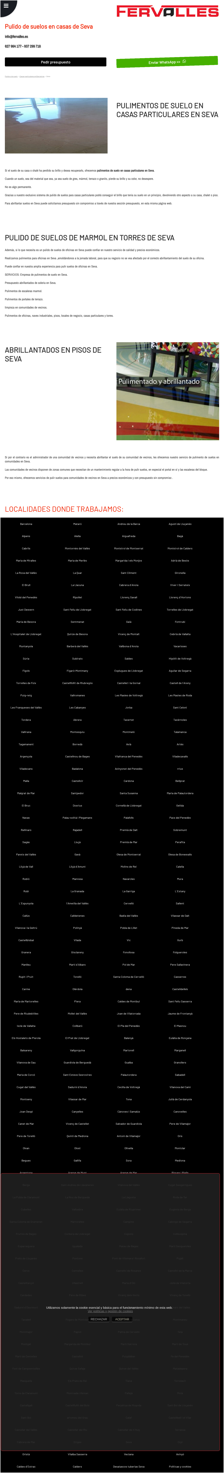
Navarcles (129, 878)
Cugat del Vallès (26, 1087)
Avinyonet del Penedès (128, 768)
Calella (180, 866)
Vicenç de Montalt (129, 634)
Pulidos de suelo (11, 76)
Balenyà (128, 1038)
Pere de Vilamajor (180, 1123)
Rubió (26, 878)
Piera (77, 1001)
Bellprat (180, 780)
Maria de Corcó (26, 1074)
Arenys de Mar (128, 1172)
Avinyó (180, 1454)
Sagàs (26, 842)
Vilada (77, 940)
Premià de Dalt (129, 830)
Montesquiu (77, 732)
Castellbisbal (26, 940)
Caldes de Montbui (129, 1001)
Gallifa (77, 1160)
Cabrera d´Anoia (128, 585)
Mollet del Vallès (77, 1013)
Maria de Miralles (26, 560)
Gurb (180, 940)
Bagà (180, 536)
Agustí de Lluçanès (180, 523)
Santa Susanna (129, 793)
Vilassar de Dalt (180, 915)
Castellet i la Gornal (128, 683)
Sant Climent (129, 572)
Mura (180, 878)
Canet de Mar (26, 1123)
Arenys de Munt (77, 1172)
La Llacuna (77, 585)
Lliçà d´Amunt (77, 866)
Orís (180, 1136)
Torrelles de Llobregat (180, 609)
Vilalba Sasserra (77, 1454)
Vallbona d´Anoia (129, 646)
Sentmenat (77, 621)
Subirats (77, 658)
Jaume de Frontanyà (180, 1013)
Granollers (180, 1062)
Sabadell (180, 1074)
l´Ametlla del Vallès (77, 903)
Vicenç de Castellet (77, 1123)
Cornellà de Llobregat (129, 805)
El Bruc (26, 805)
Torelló (77, 976)
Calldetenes (77, 915)
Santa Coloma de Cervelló (128, 976)
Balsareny (26, 1050)
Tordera (26, 719)
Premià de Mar (128, 842)
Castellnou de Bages (77, 756)
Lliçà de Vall (26, 866)
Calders (77, 1466)
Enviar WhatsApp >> (165, 62)
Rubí (26, 891)
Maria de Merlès (77, 560)
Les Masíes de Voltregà (129, 695)
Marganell (180, 1050)
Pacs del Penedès (180, 817)
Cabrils (26, 548)
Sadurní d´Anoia (77, 1087)
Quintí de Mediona (77, 1136)
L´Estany (180, 891)
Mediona (180, 1160)
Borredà (77, 744)
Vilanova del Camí (180, 1087)
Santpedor (77, 793)
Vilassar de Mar (77, 1099)
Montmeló (129, 732)
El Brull (26, 585)
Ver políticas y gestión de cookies (110, 1311)
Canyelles (77, 1111)
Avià (128, 744)
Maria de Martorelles (26, 1001)
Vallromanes (77, 695)
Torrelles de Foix (26, 683)
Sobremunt (180, 830)
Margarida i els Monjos (128, 560)
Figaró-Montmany (77, 670)
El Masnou (180, 1025)
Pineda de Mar (180, 927)
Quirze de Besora (77, 634)
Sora (129, 1160)
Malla (26, 780)
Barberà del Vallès (77, 646)
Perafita (180, 842)
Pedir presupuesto (55, 62)
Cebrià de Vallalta (180, 634)
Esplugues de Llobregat (128, 670)
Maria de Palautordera (180, 793)
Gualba (129, 1062)
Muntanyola (26, 646)
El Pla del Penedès (129, 1025)
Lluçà (77, 842)
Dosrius (77, 805)
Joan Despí (26, 1111)
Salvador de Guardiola (129, 1123)
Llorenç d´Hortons (180, 597)
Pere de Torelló (26, 1136)
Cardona (129, 780)
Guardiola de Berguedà (77, 1062)
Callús (26, 915)
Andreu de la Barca (128, 523)
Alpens (26, 536)
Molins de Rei (129, 866)
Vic (129, 940)
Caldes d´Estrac (26, 1466)
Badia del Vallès (128, 915)
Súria (26, 658)
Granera (26, 952)
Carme (26, 989)
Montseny (26, 1099)
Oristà (26, 1454)
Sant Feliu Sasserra (180, 1001)
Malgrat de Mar (26, 793)
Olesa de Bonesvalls (180, 854)
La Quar (77, 572)
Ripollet (77, 597)
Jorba (128, 707)
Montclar (180, 1148)
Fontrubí (180, 621)
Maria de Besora (26, 621)
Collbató (77, 1025)
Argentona (26, 1172)
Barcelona (26, 523)
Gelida (180, 805)
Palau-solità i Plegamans (77, 817)
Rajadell (77, 830)
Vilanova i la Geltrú (26, 927)
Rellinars (26, 830)
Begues (26, 1160)
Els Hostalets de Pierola (26, 1038)
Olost (77, 1148)
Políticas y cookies (180, 1466)
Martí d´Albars (77, 964)
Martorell (128, 1050)
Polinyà (77, 927)
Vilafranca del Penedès (128, 756)
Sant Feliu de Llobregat (77, 609)
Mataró (77, 523)
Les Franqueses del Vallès (26, 707)
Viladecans (26, 768)
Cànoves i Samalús (128, 1111)
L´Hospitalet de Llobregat (26, 634)
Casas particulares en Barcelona (31, 76)
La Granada (77, 891)
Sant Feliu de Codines (129, 609)
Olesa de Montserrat (129, 854)
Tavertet (128, 719)
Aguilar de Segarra (180, 670)
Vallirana (26, 732)
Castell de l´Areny (180, 683)
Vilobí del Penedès (26, 597)
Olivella (128, 1148)
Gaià (128, 621)
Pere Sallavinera (180, 964)
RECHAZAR (99, 1319)
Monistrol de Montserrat (128, 548)
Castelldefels (180, 989)
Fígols (26, 670)
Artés (180, 744)
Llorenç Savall (128, 597)
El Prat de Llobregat (77, 1038)
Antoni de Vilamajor (128, 1136)
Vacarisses (180, 646)
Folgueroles (180, 952)
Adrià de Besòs (180, 560)
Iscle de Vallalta (26, 1025)
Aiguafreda (128, 536)
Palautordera (129, 1074)
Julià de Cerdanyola (180, 1099)
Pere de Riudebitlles (26, 1013)
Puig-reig (26, 695)
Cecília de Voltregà (128, 1087)
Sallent (180, 903)
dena (129, 989)
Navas (26, 817)
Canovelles (180, 1111)
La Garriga (129, 891)
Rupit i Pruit (26, 976)
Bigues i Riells (180, 1172)
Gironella (180, 572)
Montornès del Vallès (77, 548)
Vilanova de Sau (26, 1062)
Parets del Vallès (26, 854)
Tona (129, 1099)
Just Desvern (26, 609)
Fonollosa (128, 952)
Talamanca (180, 732)
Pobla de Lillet (128, 927)
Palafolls (129, 817)
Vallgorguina (77, 1050)
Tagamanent (26, 744)
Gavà (77, 854)
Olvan (26, 1148)
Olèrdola (77, 989)
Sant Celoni (180, 707)
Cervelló (129, 903)
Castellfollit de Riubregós (77, 683)
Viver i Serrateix (180, 585)
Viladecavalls (180, 756)
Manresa (77, 878)
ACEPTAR (122, 1319)
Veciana (128, 1454)
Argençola (26, 756)
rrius (180, 768)
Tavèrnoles (180, 719)
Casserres (180, 976)
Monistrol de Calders (180, 548)
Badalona (77, 768)
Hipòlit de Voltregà (180, 658)
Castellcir (77, 780)
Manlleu (26, 964)
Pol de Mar (129, 964)
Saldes (129, 658)
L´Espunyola (26, 903)
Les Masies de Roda (180, 695)
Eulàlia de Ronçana (180, 1038)
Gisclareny (77, 952)
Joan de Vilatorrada (128, 1013)
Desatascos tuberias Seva (128, 1466)
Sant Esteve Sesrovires (77, 1074)
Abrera (77, 719)
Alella (77, 536)
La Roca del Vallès (26, 572)
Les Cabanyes (77, 707)
